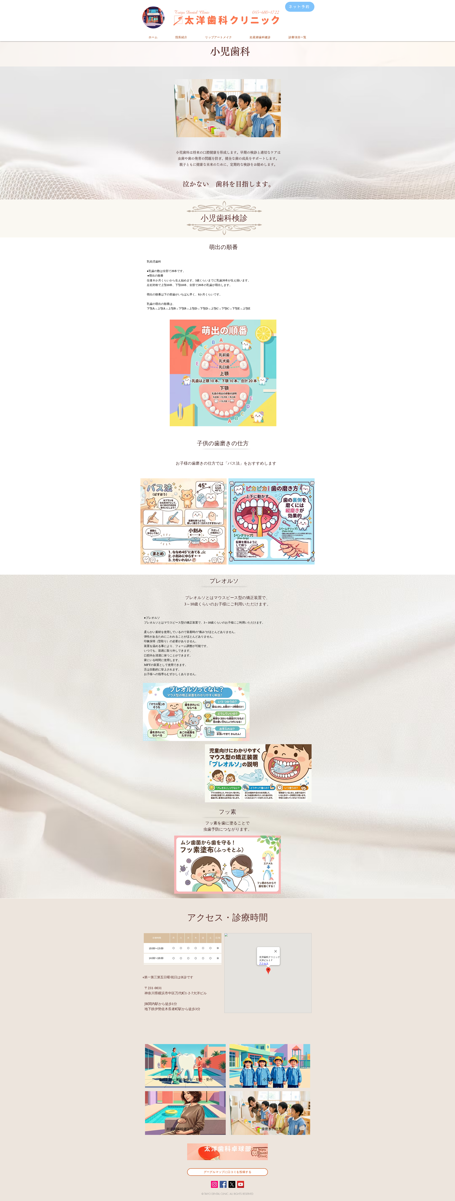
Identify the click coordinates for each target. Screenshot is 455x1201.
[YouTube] (240, 1184)
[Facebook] (223, 1184)
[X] (231, 1184)
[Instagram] (214, 1184)
